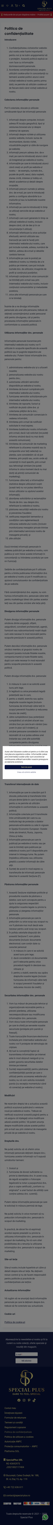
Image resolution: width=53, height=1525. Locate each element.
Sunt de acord (26, 767)
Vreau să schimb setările (26, 772)
